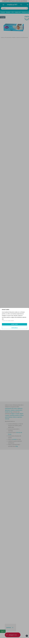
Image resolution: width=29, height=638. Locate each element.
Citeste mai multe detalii (8, 320)
